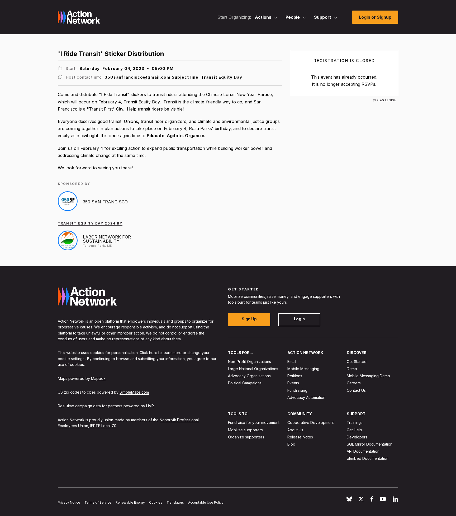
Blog (291, 444)
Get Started (357, 361)
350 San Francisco (105, 201)
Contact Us (356, 390)
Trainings (355, 422)
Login (299, 319)
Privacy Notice (69, 502)
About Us (295, 430)
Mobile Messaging (303, 368)
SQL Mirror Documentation (369, 444)
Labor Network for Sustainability (107, 239)
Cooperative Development (310, 422)
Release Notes (300, 437)
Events (293, 383)
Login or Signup (375, 17)
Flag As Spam (387, 100)
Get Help (354, 430)
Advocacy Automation (306, 397)
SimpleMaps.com (134, 392)
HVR (150, 406)
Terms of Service (97, 502)
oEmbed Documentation (367, 458)
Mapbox (98, 378)
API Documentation (363, 451)
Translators (175, 502)
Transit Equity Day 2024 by (90, 223)
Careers (354, 383)
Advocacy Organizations (249, 376)
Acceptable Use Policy (206, 502)
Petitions (294, 376)
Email (291, 361)
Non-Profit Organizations (249, 361)
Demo (352, 368)
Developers (357, 437)
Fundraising (297, 390)
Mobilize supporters (245, 430)
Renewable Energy (130, 502)
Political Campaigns (245, 383)
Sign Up (249, 319)
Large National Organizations (253, 368)
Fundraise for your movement (253, 422)
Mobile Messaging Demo (368, 376)
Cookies (155, 502)
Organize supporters (246, 437)
